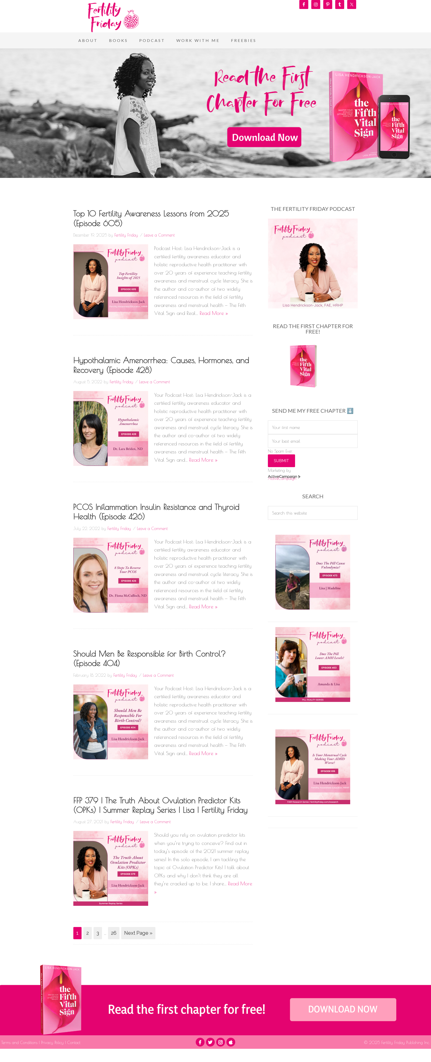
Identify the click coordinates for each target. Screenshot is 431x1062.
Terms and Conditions (20, 1042)
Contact (73, 1042)
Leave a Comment (159, 235)
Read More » (214, 313)
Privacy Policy (52, 1042)
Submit (281, 460)
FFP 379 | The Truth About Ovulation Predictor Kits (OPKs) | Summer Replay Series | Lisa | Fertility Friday (160, 805)
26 (113, 933)
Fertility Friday (113, 17)
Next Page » (138, 933)
